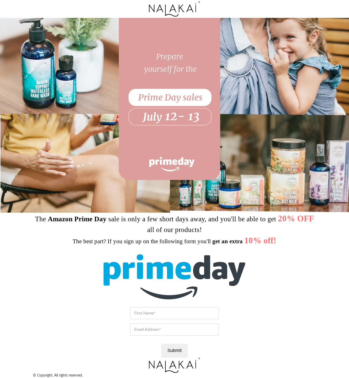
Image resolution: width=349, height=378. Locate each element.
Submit (174, 350)
